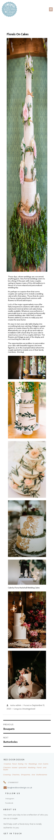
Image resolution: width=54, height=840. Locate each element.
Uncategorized (28, 709)
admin (18, 705)
